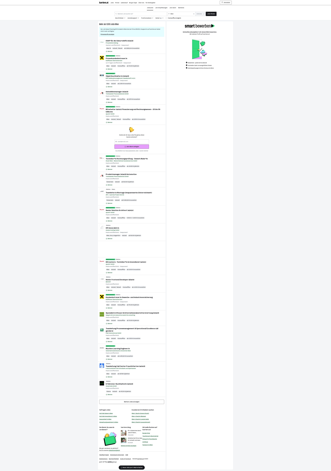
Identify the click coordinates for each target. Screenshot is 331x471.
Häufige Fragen (104, 455)
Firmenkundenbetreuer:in (116, 58)
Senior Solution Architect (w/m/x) (119, 210)
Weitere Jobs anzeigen (131, 402)
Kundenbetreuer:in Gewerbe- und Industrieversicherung (129, 297)
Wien (117, 24)
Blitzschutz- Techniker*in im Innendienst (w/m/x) (126, 262)
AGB (126, 455)
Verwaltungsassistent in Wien (108, 422)
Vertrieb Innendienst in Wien (108, 416)
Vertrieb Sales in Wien (106, 413)
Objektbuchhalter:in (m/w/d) (117, 76)
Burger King (146, 433)
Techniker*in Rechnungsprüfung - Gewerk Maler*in (127, 159)
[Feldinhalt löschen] (193, 14)
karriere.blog (126, 427)
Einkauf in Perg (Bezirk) (149, 439)
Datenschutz (103, 459)
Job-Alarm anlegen (132, 146)
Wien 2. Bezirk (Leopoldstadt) (141, 422)
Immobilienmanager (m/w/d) (117, 92)
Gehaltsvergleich (114, 450)
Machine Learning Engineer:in (118, 349)
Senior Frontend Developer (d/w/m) (120, 280)
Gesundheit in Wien (105, 419)
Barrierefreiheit (114, 459)
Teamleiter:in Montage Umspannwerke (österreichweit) (129, 193)
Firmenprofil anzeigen (107, 34)
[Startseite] (105, 2)
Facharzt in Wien (147, 445)
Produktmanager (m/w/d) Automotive (121, 174)
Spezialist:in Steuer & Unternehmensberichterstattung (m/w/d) (132, 313)
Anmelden (227, 2)
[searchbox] (131, 141)
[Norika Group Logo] (108, 462)
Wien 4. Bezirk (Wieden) (139, 416)
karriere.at (146, 430)
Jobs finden (211, 14)
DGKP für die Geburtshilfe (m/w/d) (119, 41)
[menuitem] (121, 18)
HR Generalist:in (112, 228)
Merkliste (181, 8)
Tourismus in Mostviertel (150, 436)
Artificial (145, 442)
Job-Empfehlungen (161, 8)
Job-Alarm (172, 8)
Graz (111, 235)
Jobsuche (150, 8)
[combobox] (140, 14)
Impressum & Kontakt (117, 455)
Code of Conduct (125, 459)
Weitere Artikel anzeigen (128, 446)
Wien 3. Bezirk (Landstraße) (140, 419)
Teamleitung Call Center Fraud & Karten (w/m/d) (125, 366)
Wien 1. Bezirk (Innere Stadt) (140, 413)
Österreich (109, 182)
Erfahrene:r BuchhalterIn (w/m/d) (119, 384)
